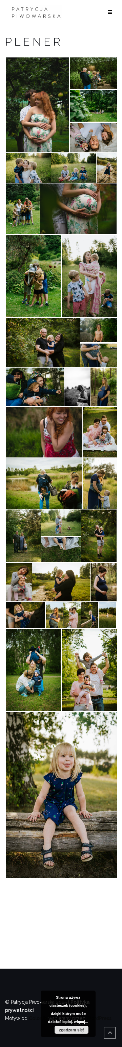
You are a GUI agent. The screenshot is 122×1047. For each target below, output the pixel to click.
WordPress (98, 1018)
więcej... (81, 1021)
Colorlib (38, 1018)
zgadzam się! (71, 1030)
